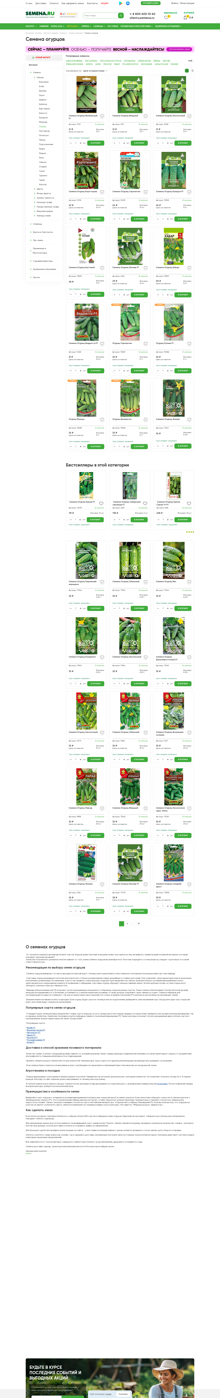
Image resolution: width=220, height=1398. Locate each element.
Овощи (40, 78)
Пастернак (44, 131)
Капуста (43, 113)
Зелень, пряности (45, 198)
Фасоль (43, 185)
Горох (41, 95)
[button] (187, 532)
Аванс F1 (31, 1035)
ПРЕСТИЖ (107, 64)
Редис (42, 149)
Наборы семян (44, 216)
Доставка (41, 3)
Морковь (43, 122)
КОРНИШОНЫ (129, 61)
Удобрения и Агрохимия (167, 26)
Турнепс (43, 176)
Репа (41, 158)
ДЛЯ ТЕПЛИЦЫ (91, 61)
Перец (42, 140)
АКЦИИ (104, 3)
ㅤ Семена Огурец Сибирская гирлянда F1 (127, 503)
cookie (108, 1394)
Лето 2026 (72, 26)
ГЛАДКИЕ (174, 64)
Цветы (40, 189)
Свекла (42, 162)
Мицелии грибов (45, 211)
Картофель (44, 109)
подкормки (162, 1084)
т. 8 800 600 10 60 (142, 14)
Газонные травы (44, 202)
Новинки (44, 26)
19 (139, 924)
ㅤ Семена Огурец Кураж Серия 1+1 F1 (168, 503)
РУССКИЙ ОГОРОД (130, 64)
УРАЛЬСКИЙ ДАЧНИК (74, 64)
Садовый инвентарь (43, 261)
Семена (85, 26)
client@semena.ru (142, 17)
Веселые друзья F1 (36, 1030)
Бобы (41, 86)
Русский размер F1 (36, 1040)
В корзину (95, 520)
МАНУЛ (117, 64)
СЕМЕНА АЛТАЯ (144, 61)
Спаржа (43, 167)
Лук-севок (112, 26)
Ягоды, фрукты (44, 194)
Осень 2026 (56, 26)
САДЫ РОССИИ (161, 64)
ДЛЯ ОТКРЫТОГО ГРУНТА (110, 61)
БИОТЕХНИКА (146, 64)
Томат (42, 171)
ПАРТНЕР (166, 61)
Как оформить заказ (73, 3)
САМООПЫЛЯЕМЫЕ (74, 61)
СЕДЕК (98, 64)
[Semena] (40, 15)
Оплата (54, 3)
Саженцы (98, 26)
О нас (29, 3)
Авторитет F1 (33, 1033)
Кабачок (43, 104)
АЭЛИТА (89, 64)
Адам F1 (30, 1042)
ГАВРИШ (156, 61)
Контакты (92, 3)
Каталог (30, 26)
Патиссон (44, 136)
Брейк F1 (31, 1028)
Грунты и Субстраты (43, 232)
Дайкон (42, 100)
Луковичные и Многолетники (135, 26)
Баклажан (44, 82)
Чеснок (36, 277)
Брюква (42, 91)
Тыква (42, 180)
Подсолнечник (46, 144)
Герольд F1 (32, 1038)
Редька (42, 153)
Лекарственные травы (48, 207)
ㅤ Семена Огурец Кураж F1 (82, 502)
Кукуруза (43, 118)
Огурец (42, 127)
